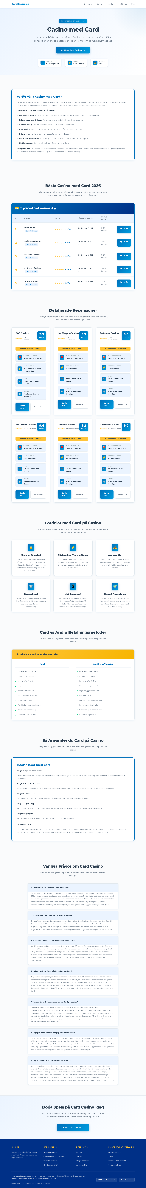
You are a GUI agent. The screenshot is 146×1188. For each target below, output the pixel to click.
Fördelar (110, 4)
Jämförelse (122, 4)
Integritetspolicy (82, 1161)
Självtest (111, 1157)
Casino (99, 4)
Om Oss (79, 1152)
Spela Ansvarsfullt (115, 1152)
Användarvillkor (82, 1165)
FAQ (133, 4)
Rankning (88, 4)
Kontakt (79, 1157)
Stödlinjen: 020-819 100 (117, 1161)
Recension (38, 407)
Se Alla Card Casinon (73, 1127)
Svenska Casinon (50, 1161)
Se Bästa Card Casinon (73, 50)
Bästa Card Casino (51, 1152)
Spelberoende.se (114, 1165)
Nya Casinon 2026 (51, 1165)
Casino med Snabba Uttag (54, 1157)
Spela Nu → (124, 229)
